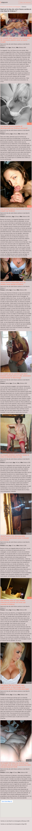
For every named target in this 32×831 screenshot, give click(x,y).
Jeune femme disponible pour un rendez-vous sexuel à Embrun (12, 283)
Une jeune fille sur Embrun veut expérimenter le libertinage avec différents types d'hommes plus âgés (14, 687)
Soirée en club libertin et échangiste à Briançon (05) (15, 821)
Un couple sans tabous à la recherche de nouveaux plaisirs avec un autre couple (15, 40)
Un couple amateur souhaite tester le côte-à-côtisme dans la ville (14, 456)
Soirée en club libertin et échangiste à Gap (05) (14, 824)
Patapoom (4, 2)
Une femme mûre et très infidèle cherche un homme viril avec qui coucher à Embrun (12, 602)
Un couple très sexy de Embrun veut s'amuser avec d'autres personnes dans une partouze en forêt (15, 765)
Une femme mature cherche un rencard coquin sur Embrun (15, 210)
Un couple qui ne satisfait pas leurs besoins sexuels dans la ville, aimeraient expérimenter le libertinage (15, 376)
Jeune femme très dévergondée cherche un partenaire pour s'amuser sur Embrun (14, 538)
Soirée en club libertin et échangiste (10, 6)
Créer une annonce (25, 2)
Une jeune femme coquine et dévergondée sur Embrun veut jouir (14, 127)
